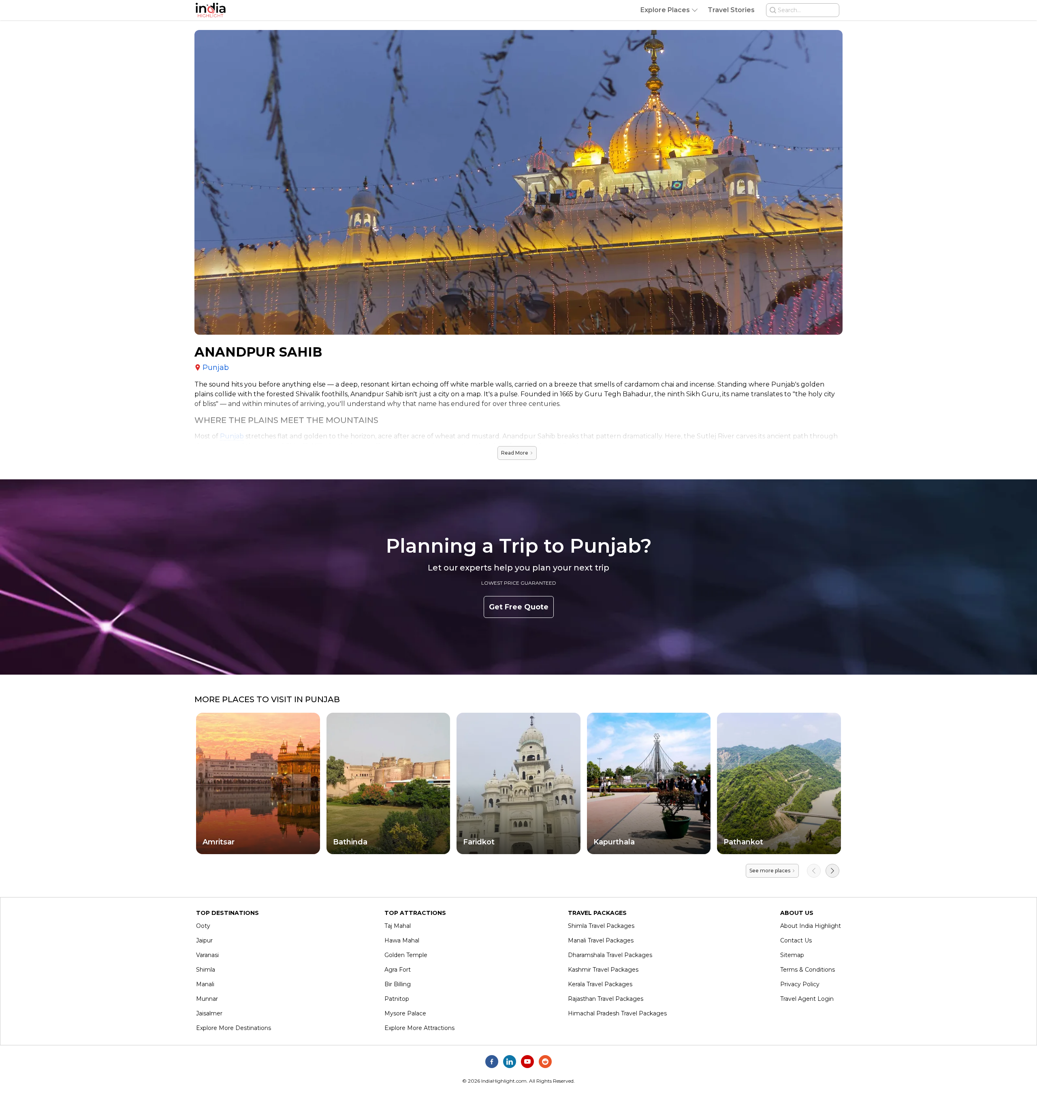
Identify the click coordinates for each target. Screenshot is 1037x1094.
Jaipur (204, 940)
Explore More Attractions (419, 1028)
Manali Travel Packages (601, 940)
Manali (205, 984)
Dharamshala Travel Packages (610, 955)
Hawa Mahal (401, 940)
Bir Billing (397, 984)
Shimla (205, 969)
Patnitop (396, 998)
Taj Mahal (397, 925)
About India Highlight (810, 925)
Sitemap (792, 955)
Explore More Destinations (233, 1028)
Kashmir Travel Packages (603, 969)
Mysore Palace (405, 1013)
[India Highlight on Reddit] (545, 1061)
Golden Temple (405, 955)
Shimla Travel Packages (601, 925)
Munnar (207, 998)
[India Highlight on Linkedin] (509, 1061)
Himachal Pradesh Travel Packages (617, 1013)
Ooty (203, 925)
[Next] (832, 871)
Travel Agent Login (807, 998)
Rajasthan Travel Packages (605, 998)
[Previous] (814, 871)
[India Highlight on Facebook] (491, 1061)
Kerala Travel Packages (600, 984)
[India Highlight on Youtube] (527, 1061)
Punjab (232, 436)
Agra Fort (397, 969)
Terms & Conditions (807, 969)
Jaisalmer (209, 1013)
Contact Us (796, 940)
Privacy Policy (799, 984)
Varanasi (207, 955)
